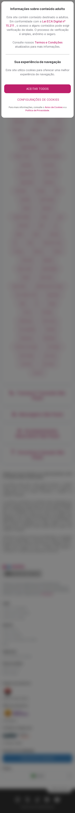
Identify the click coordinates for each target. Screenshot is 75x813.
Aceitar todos (37, 89)
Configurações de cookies (38, 99)
